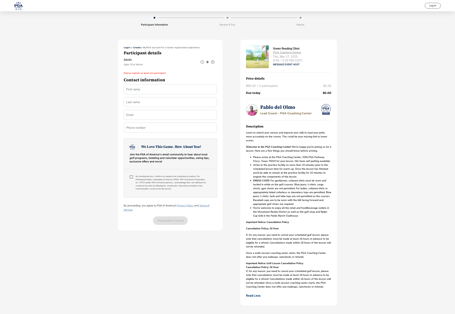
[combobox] (170, 116)
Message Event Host (286, 64)
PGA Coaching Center (287, 52)
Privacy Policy (185, 205)
